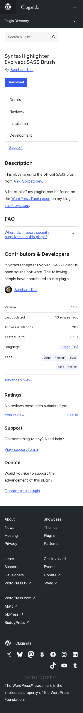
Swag (51, 583)
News (9, 527)
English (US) (69, 347)
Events (50, 566)
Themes (50, 527)
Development (20, 135)
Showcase (53, 519)
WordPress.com (20, 598)
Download (16, 82)
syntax (72, 367)
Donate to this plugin (22, 490)
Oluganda (23, 643)
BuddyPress (17, 622)
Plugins (50, 535)
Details (15, 99)
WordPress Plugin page (30, 198)
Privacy (11, 543)
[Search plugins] (53, 37)
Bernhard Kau (21, 69)
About (10, 519)
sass (73, 357)
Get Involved (55, 558)
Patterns (51, 543)
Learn (9, 558)
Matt (11, 606)
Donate (52, 575)
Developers (14, 575)
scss (61, 367)
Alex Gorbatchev (28, 181)
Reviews (16, 111)
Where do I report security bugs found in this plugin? (27, 234)
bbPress (14, 614)
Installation (18, 123)
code (47, 357)
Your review (14, 415)
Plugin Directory (17, 21)
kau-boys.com (17, 205)
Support (16, 147)
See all (72, 415)
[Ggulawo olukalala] (75, 7)
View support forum (21, 449)
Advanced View (18, 380)
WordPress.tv (18, 583)
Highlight (60, 357)
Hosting (11, 535)
